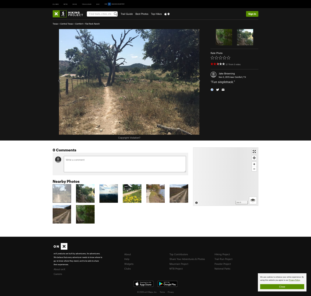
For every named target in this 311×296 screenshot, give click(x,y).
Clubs (127, 268)
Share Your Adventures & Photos (187, 258)
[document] (282, 282)
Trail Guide (127, 13)
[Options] (253, 200)
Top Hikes (156, 13)
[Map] (225, 177)
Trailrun (87, 4)
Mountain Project (178, 263)
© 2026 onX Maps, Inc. (147, 292)
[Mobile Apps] (167, 13)
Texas (55, 23)
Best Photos (141, 13)
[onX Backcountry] (114, 4)
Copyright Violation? (129, 137)
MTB (66, 4)
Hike (75, 4)
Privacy (171, 292)
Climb (56, 4)
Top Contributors (178, 254)
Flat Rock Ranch (92, 23)
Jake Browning (227, 73)
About (127, 254)
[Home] (69, 13)
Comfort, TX (240, 77)
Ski (98, 4)
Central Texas (66, 23)
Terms (162, 292)
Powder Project (222, 263)
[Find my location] (254, 157)
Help (126, 258)
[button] (212, 89)
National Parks (222, 268)
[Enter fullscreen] (254, 151)
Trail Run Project (223, 258)
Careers (58, 273)
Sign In (252, 13)
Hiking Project (222, 254)
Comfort (79, 23)
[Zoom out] (254, 169)
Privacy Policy (294, 280)
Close (282, 286)
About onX (59, 269)
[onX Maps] (60, 248)
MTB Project (176, 268)
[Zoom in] (254, 164)
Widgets (128, 263)
